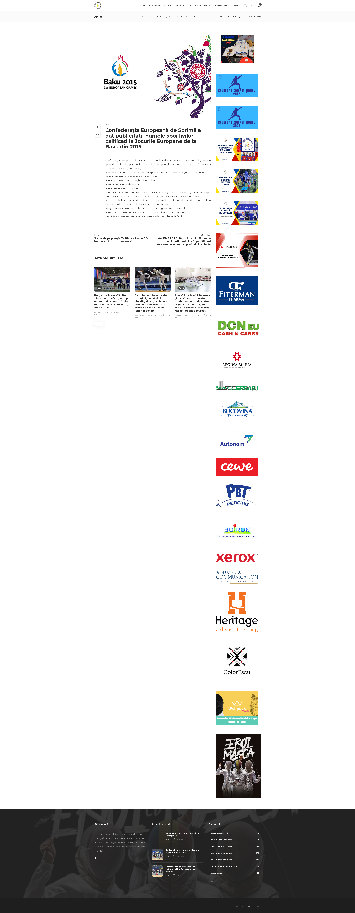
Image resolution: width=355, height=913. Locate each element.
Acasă (142, 5)
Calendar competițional (235, 840)
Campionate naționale (235, 860)
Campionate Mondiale (235, 853)
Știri (151, 17)
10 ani (118, 312)
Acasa (144, 17)
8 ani (198, 315)
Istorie (167, 5)
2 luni (168, 856)
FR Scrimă (154, 5)
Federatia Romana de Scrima (105, 312)
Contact (235, 5)
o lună (168, 839)
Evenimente (221, 5)
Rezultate (195, 5)
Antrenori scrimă (235, 833)
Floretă (181, 288)
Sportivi (180, 5)
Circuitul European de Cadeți (235, 866)
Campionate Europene (235, 846)
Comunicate (235, 873)
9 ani (158, 315)
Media (207, 5)
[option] (112, 291)
